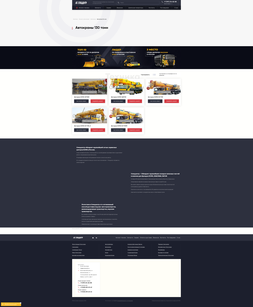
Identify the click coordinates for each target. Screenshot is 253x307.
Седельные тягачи (77, 249)
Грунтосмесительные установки (136, 247)
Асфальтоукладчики (133, 249)
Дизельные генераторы (135, 8)
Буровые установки (163, 252)
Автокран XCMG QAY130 (118, 97)
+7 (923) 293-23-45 (86, 292)
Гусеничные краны (133, 252)
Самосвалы (75, 247)
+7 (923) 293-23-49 (86, 287)
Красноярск (167, 3)
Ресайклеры (161, 249)
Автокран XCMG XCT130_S (82, 126)
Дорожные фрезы (132, 255)
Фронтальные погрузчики (79, 244)
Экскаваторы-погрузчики (165, 247)
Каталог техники (84, 8)
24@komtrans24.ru (85, 268)
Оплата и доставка (146, 237)
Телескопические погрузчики (166, 255)
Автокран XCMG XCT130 (155, 97)
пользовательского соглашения (125, 300)
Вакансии (120, 8)
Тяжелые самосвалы (163, 244)
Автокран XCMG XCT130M (119, 126)
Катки (106, 252)
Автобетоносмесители (78, 255)
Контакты (152, 8)
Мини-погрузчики (76, 252)
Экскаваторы (108, 249)
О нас (176, 8)
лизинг (81, 101)
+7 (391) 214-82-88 (170, 1)
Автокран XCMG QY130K (81, 97)
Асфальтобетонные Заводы (135, 244)
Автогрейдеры (109, 244)
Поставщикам (164, 8)
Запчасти (98, 8)
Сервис (108, 8)
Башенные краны (109, 255)
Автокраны (108, 247)
